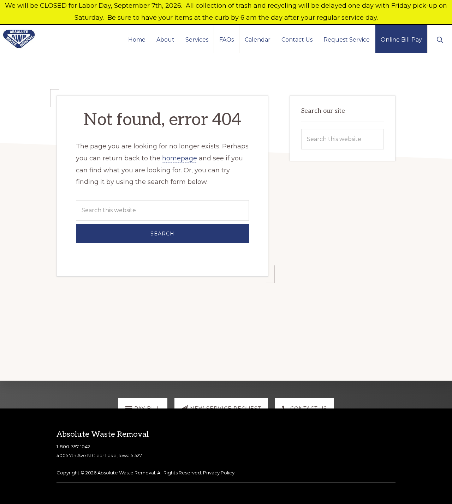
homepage (179, 158)
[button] (440, 39)
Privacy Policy (218, 472)
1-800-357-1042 (73, 446)
